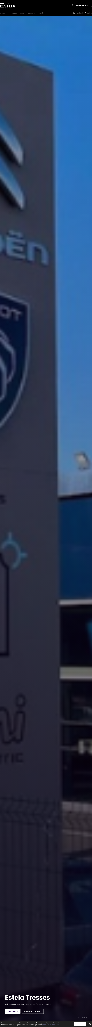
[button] (5, 13)
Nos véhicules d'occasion (32, 1011)
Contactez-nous (82, 5)
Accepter (79, 1024)
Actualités (14, 13)
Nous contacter (13, 1011)
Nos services (32, 13)
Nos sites (22, 13)
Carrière (41, 13)
